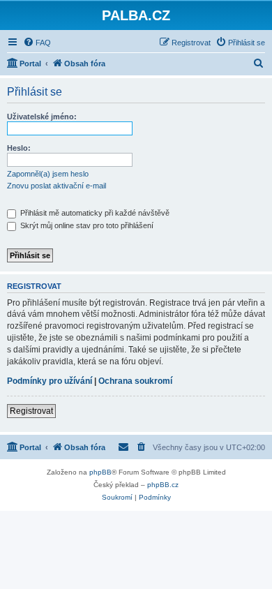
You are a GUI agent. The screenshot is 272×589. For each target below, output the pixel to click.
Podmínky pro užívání (49, 381)
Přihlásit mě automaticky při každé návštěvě (93, 213)
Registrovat (31, 411)
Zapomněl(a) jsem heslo (48, 174)
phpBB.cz (163, 485)
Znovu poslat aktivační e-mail (56, 185)
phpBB (100, 472)
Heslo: (19, 148)
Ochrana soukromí (135, 381)
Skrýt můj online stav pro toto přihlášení (85, 225)
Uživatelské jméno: (42, 116)
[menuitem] (37, 42)
